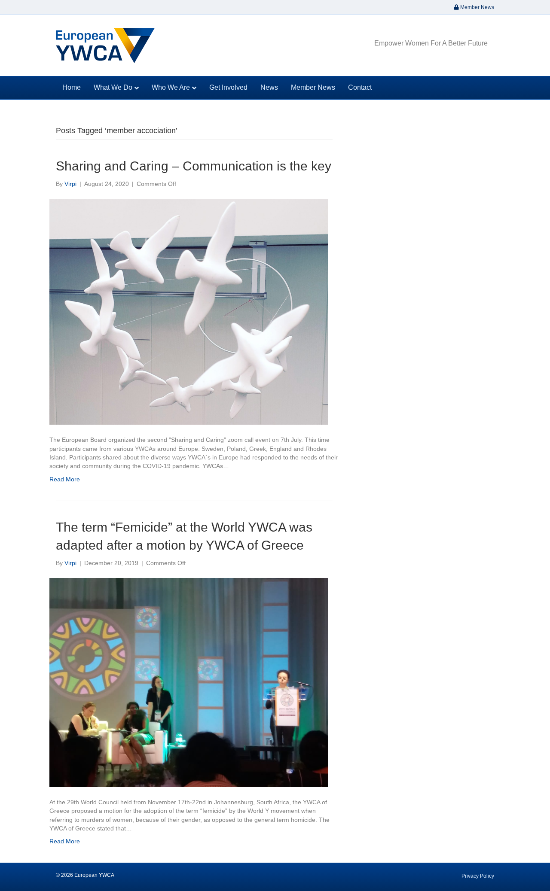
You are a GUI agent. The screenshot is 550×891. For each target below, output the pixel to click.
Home (71, 87)
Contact (360, 87)
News (269, 87)
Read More (64, 479)
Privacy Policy (477, 876)
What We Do (113, 87)
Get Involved (228, 87)
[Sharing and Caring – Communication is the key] (188, 311)
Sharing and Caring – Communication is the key (193, 166)
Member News (476, 7)
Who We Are (171, 87)
